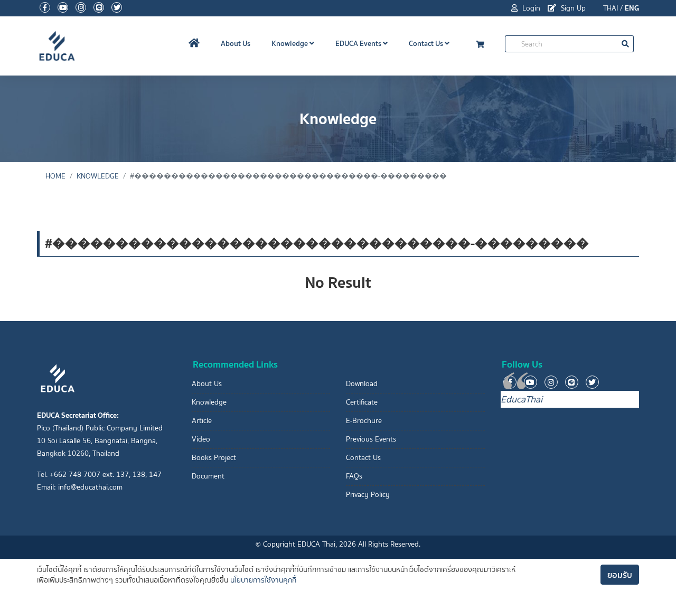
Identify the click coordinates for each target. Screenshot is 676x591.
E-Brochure (364, 420)
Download (362, 383)
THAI (610, 8)
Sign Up (572, 8)
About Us (235, 43)
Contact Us (427, 43)
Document (208, 476)
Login (530, 8)
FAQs (354, 476)
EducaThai (521, 399)
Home (55, 176)
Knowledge (290, 43)
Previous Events (371, 439)
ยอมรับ (619, 574)
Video (201, 439)
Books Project (214, 457)
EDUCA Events (359, 43)
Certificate (362, 402)
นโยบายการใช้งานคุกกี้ (263, 580)
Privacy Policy (368, 494)
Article (202, 420)
